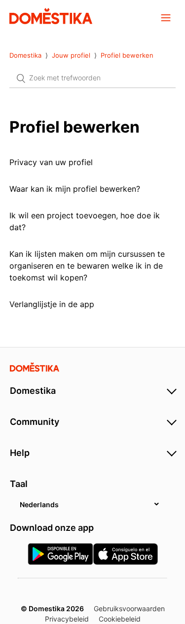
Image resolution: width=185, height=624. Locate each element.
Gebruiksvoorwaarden (129, 608)
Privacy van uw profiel (51, 162)
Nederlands (39, 504)
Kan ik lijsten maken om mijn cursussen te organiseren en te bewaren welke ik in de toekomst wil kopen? (87, 265)
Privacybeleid (67, 619)
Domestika (25, 55)
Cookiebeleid (120, 619)
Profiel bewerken (127, 55)
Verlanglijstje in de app (51, 304)
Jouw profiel (71, 55)
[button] (166, 17)
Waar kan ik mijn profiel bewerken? (74, 189)
